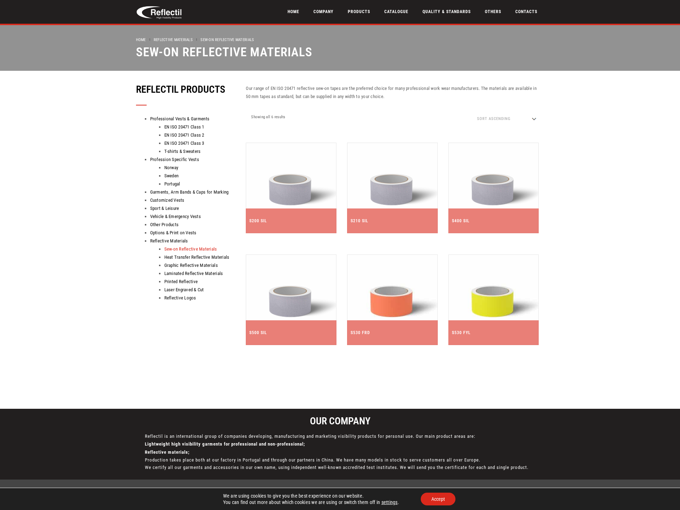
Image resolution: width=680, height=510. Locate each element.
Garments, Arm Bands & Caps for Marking (189, 192)
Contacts (526, 11)
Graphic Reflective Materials (191, 265)
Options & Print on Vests (173, 232)
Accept (438, 499)
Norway (171, 167)
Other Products (164, 224)
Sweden (171, 175)
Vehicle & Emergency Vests (175, 216)
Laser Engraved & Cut (184, 289)
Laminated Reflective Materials (193, 273)
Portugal (172, 184)
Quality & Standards (447, 11)
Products (359, 11)
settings (389, 502)
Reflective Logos (180, 297)
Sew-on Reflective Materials (190, 249)
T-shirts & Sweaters (182, 151)
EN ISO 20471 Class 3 (184, 143)
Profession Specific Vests (174, 159)
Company (323, 11)
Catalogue (396, 11)
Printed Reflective (181, 281)
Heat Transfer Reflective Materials (197, 257)
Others (493, 11)
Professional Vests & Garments (180, 118)
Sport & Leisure (164, 208)
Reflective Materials (173, 40)
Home (293, 11)
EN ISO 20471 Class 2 (184, 135)
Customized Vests (167, 200)
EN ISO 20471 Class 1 (184, 127)
